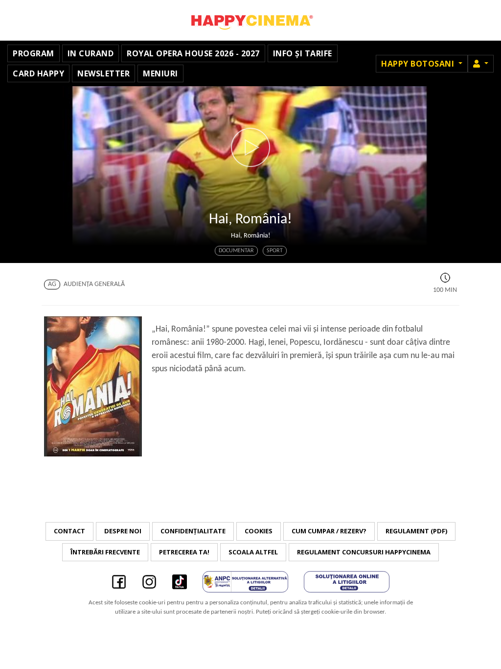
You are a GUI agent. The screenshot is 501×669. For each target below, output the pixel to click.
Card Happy (38, 73)
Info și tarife (302, 53)
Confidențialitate (193, 530)
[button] (481, 63)
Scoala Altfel (253, 552)
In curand (91, 53)
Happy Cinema (250, 20)
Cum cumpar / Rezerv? (329, 530)
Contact (69, 530)
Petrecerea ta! (184, 552)
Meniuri (160, 73)
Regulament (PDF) (416, 530)
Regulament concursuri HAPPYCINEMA (364, 552)
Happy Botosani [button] (418, 63)
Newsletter (103, 73)
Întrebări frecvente (105, 552)
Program (33, 53)
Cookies (259, 530)
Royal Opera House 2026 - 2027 (193, 53)
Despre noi (122, 530)
